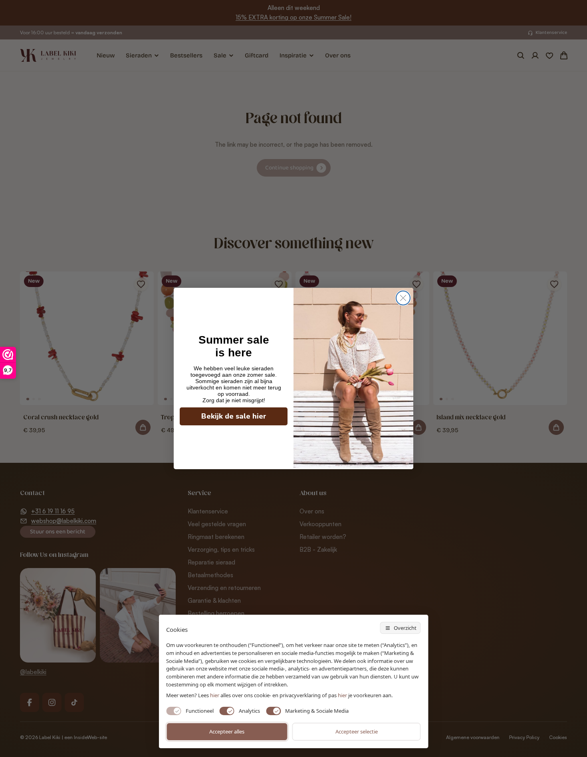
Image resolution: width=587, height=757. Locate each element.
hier (342, 695)
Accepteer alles (226, 731)
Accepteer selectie (356, 731)
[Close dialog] (403, 298)
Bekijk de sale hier (233, 416)
